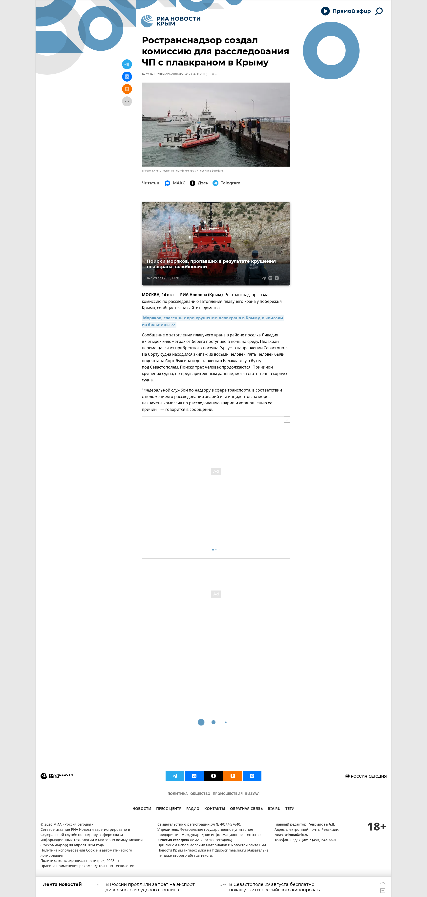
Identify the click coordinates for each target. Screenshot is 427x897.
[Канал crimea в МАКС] (252, 776)
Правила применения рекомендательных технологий (87, 866)
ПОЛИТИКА (178, 794)
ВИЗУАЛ (252, 794)
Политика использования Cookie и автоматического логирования (86, 853)
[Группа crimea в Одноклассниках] (232, 776)
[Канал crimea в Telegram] (175, 776)
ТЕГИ (290, 809)
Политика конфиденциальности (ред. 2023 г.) (80, 861)
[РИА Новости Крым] (170, 21)
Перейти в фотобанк (210, 171)
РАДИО (192, 809)
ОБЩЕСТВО (200, 794)
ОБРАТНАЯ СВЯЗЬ (246, 809)
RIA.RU (274, 809)
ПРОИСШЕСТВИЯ (228, 794)
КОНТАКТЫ (214, 809)
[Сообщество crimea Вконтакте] (194, 776)
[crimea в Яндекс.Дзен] (213, 776)
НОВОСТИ (141, 809)
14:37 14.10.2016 (153, 74)
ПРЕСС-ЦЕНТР (168, 809)
